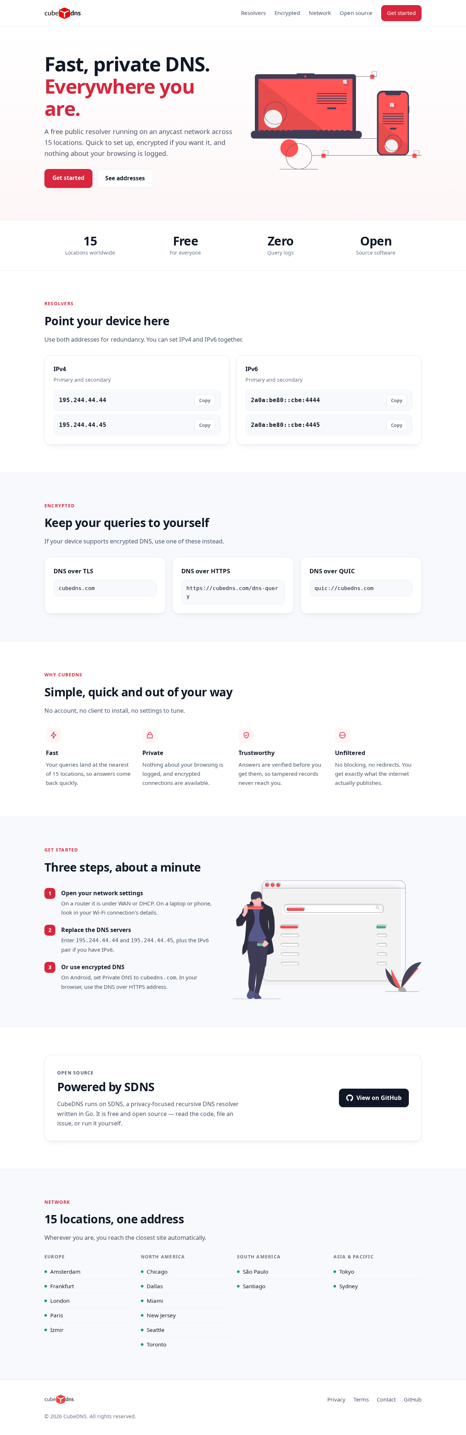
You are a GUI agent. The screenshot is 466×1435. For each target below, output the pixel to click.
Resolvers (253, 12)
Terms (361, 1399)
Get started (401, 12)
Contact (386, 1399)
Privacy (336, 1399)
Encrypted (287, 12)
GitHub (413, 1399)
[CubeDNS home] (62, 13)
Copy (204, 400)
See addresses (125, 178)
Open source (356, 12)
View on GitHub (379, 1098)
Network (320, 12)
